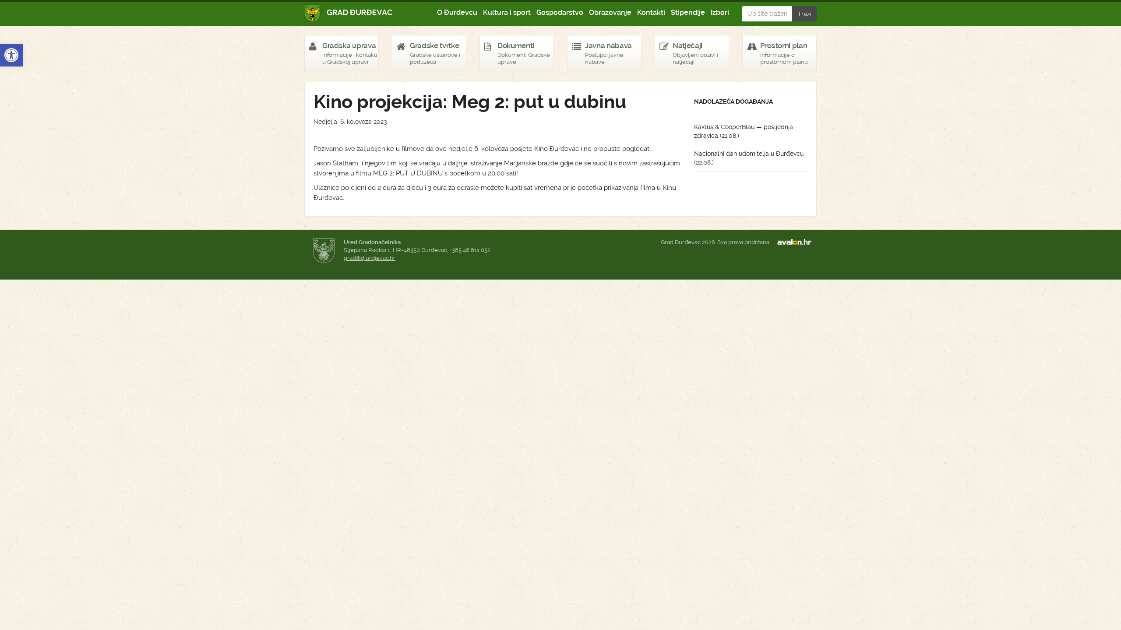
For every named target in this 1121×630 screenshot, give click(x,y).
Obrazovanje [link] (610, 12)
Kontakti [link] (651, 12)
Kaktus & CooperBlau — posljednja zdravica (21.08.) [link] (743, 131)
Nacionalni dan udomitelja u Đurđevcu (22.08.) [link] (749, 158)
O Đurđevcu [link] (457, 12)
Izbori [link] (720, 12)
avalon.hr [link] (797, 242)
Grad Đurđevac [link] (348, 13)
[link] (11, 55)
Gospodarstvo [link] (559, 12)
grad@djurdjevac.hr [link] (369, 258)
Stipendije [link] (688, 12)
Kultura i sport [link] (507, 12)
